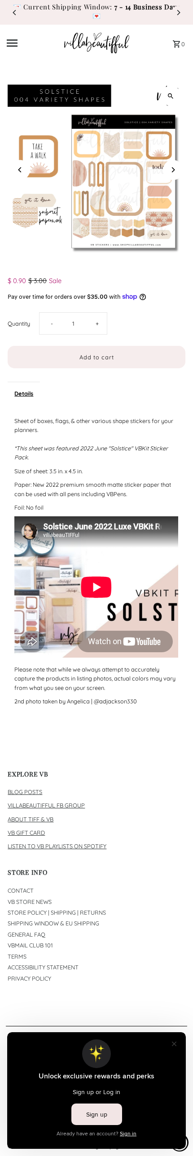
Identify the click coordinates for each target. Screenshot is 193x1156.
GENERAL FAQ (26, 934)
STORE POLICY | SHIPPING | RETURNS (57, 912)
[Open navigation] (32, 43)
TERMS (17, 956)
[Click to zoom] (171, 96)
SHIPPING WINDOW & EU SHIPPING (53, 923)
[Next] (178, 12)
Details (23, 393)
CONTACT (21, 890)
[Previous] (15, 12)
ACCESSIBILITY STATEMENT (43, 967)
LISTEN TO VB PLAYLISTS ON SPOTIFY (57, 846)
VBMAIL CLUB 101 (30, 945)
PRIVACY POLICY (29, 978)
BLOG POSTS (25, 791)
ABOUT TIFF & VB (30, 819)
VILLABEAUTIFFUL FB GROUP (46, 805)
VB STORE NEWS (30, 901)
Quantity (19, 323)
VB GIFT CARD (26, 832)
